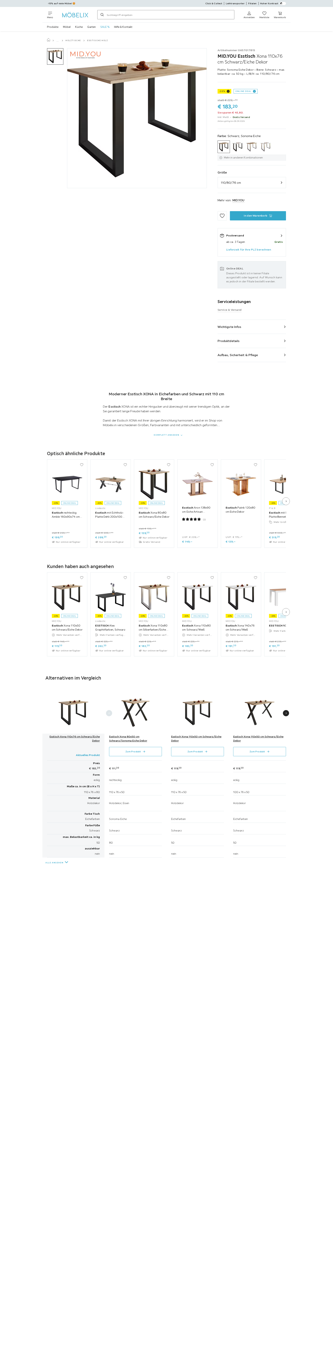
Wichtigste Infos (229, 327)
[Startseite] (48, 40)
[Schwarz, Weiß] (237, 147)
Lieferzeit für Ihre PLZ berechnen (248, 249)
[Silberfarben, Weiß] (266, 147)
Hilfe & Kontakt (123, 27)
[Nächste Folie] (286, 501)
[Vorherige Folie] (109, 713)
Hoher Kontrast (269, 3)
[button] (55, 56)
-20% (222, 91)
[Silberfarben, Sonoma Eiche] (252, 147)
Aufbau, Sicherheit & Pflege (238, 355)
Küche (79, 27)
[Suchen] (102, 14)
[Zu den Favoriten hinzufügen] (222, 215)
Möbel (67, 27)
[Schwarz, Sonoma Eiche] (224, 147)
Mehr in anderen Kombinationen (243, 157)
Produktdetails (229, 341)
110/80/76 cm (231, 183)
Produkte (52, 27)
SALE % (104, 27)
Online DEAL (243, 91)
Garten (91, 27)
